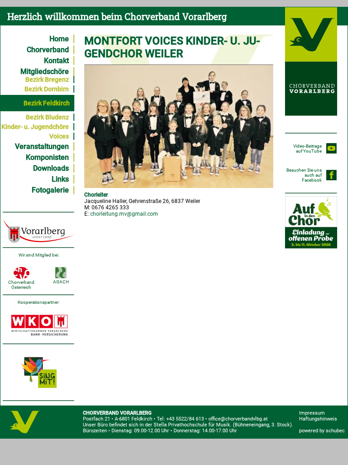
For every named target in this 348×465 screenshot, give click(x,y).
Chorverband (48, 49)
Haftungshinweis (318, 419)
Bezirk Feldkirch (47, 103)
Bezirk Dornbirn (46, 89)
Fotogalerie (50, 190)
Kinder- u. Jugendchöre (35, 126)
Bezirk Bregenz (47, 79)
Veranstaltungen (42, 146)
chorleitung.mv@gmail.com (124, 214)
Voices (59, 136)
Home (59, 39)
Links (60, 179)
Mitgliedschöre (44, 71)
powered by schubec (322, 431)
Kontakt (56, 60)
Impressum (312, 413)
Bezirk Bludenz (47, 117)
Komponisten (47, 157)
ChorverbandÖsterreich (21, 285)
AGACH (61, 281)
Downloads (51, 168)
